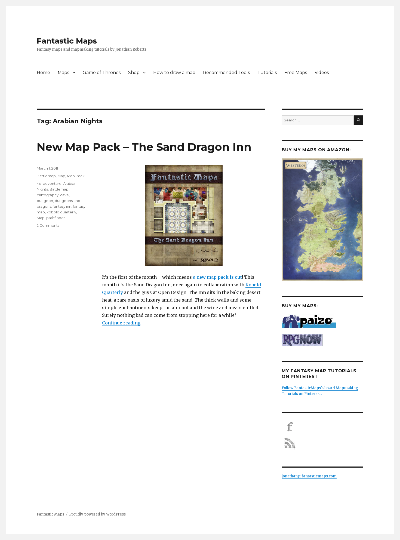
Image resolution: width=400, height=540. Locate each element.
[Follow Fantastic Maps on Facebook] (322, 427)
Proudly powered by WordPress (97, 514)
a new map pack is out (217, 277)
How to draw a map (174, 72)
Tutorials (267, 72)
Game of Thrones (102, 72)
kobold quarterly (61, 212)
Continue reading (121, 323)
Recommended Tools (226, 72)
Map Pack (76, 176)
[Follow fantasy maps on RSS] (322, 443)
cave (64, 195)
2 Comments (48, 225)
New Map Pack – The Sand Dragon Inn (144, 147)
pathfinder (55, 218)
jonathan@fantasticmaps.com (309, 476)
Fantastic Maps (67, 40)
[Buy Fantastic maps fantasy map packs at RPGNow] (322, 340)
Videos (322, 72)
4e (39, 183)
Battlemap (46, 176)
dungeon (45, 200)
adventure (52, 183)
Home (43, 72)
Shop (134, 72)
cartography (48, 195)
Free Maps (295, 72)
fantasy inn (62, 206)
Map (61, 176)
